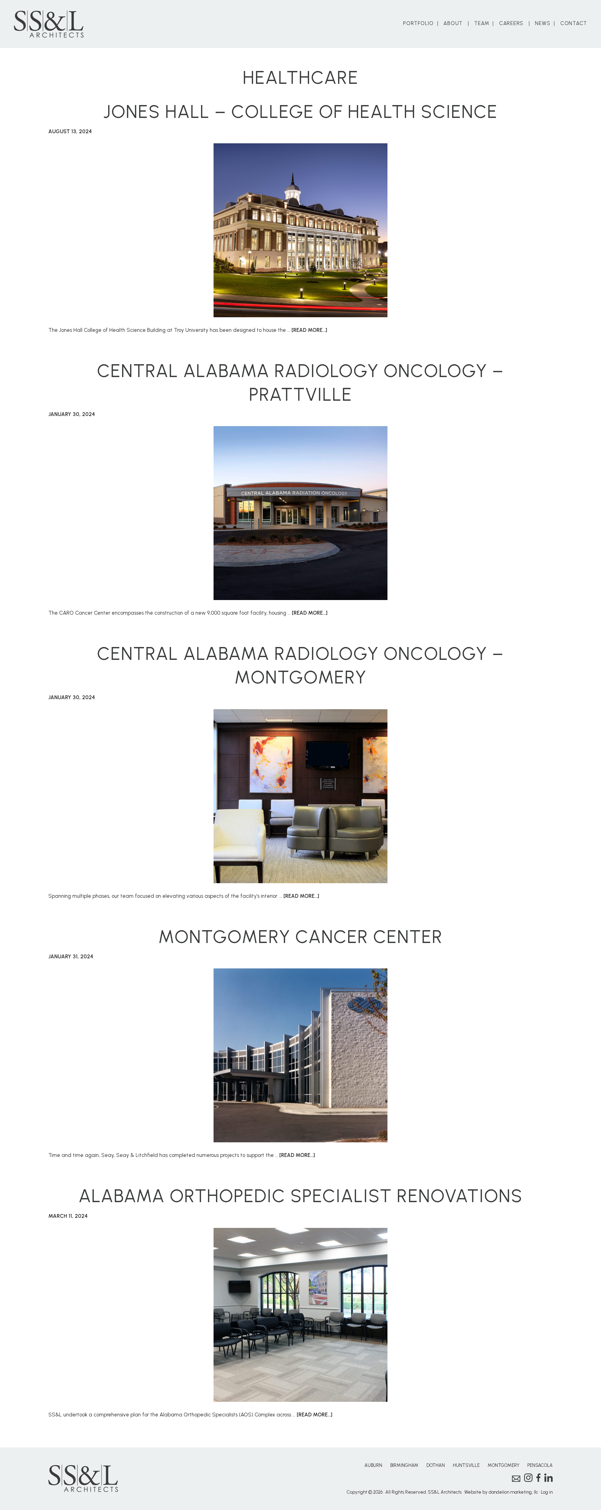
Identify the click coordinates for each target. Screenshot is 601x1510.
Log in (547, 1492)
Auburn (373, 1465)
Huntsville (466, 1465)
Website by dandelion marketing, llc (501, 1492)
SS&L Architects (48, 24)
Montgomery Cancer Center (300, 937)
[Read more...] (309, 330)
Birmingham (404, 1465)
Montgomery (503, 1465)
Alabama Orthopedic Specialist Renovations (301, 1196)
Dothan (435, 1465)
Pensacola (540, 1465)
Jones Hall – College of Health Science (300, 111)
